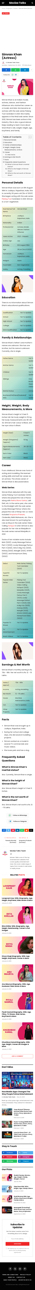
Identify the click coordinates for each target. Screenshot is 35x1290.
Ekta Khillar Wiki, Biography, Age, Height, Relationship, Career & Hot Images (16, 928)
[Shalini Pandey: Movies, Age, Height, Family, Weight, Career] (7, 1177)
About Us (11, 1277)
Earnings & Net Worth (12, 157)
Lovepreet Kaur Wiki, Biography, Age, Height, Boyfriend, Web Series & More (17, 899)
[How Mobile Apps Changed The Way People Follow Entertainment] (17, 1080)
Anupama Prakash (17, 514)
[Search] (32, 3)
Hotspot (11, 526)
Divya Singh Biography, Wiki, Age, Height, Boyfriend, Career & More (16, 957)
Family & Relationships (13, 145)
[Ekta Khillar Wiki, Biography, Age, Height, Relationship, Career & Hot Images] (17, 915)
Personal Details (10, 140)
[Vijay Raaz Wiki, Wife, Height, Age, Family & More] (7, 1188)
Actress (15, 8)
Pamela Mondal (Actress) (11, 841)
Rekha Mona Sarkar (19, 500)
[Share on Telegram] (24, 70)
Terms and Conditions (10, 1274)
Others (5, 1088)
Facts (6, 160)
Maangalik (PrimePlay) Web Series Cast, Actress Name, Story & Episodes (23, 1209)
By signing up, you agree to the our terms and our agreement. (18, 1250)
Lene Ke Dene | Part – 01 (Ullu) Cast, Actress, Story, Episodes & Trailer (23, 1134)
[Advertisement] (17, 33)
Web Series (11, 155)
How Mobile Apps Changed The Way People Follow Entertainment (17, 1092)
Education (8, 142)
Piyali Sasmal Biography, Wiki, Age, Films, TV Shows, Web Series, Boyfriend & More (16, 1014)
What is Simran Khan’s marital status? (18, 165)
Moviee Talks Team (13, 62)
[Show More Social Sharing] (31, 70)
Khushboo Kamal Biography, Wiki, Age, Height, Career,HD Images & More (16, 1044)
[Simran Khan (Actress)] (17, 94)
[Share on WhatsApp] (15, 70)
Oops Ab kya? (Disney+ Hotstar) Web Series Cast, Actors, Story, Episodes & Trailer (23, 1112)
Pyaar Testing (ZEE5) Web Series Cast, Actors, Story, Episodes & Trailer (23, 1123)
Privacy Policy (22, 1250)
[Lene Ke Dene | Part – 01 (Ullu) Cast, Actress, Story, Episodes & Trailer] (7, 1134)
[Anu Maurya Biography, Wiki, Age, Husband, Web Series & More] (17, 973)
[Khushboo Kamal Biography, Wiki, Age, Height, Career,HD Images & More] (17, 1031)
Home (3, 8)
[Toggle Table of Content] (29, 137)
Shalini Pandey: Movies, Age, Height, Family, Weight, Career (22, 1177)
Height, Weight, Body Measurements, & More (13, 148)
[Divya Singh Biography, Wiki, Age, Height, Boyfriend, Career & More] (17, 945)
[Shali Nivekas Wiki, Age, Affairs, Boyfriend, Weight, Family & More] (7, 1198)
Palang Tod (6, 199)
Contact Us (21, 1277)
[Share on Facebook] (6, 70)
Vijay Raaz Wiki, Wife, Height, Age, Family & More (23, 1187)
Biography (9, 8)
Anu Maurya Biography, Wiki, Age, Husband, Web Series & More (16, 985)
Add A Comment (17, 1056)
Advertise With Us (24, 1280)
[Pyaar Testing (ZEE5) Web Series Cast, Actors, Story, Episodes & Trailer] (7, 1124)
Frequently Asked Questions (15, 162)
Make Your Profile (10, 1280)
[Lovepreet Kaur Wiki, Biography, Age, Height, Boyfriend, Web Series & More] (17, 887)
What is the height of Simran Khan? (18, 170)
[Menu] (3, 3)
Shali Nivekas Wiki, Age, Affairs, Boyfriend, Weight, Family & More (23, 1198)
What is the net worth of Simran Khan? (19, 174)
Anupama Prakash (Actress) (25, 841)
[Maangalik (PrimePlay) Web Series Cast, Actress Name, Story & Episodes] (7, 1209)
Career (7, 152)
